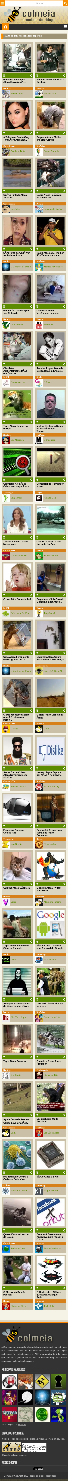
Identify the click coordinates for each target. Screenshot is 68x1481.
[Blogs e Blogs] (42, 1421)
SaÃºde (6, 377)
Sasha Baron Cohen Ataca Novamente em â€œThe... (15, 775)
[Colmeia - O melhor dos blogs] (12, 22)
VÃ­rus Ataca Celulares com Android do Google (50, 946)
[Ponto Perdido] (58, 1388)
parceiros (22, 1424)
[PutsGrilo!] (58, 1421)
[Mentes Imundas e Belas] (25, 1405)
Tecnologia (8, 492)
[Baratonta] (9, 1405)
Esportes (40, 88)
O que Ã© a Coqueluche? (17, 599)
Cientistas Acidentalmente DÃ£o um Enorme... (15, 371)
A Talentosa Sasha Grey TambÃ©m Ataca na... (16, 138)
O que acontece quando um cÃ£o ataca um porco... (16, 717)
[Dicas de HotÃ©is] (9, 1388)
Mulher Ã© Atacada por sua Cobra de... (16, 311)
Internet (40, 896)
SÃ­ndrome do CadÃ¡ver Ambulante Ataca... (16, 254)
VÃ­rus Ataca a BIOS (48, 1176)
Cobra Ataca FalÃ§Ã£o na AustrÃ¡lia (49, 196)
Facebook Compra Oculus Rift (13, 831)
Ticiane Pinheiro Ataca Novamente (15, 542)
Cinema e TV (9, 781)
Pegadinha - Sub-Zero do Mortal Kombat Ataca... (50, 600)
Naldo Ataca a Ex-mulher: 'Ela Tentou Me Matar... (51, 254)
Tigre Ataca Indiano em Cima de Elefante (16, 946)
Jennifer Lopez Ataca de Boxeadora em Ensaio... (50, 369)
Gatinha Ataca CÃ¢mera (16, 888)
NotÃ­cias (7, 88)
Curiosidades (9, 146)
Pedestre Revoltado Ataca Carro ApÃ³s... (14, 80)
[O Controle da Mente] (42, 1405)
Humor (40, 319)
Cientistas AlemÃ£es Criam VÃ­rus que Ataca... (17, 485)
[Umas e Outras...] (25, 1421)
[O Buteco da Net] (9, 1421)
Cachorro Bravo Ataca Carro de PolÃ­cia (49, 542)
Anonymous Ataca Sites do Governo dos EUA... (16, 1004)
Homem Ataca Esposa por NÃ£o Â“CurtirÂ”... (49, 773)
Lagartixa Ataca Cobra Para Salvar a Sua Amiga (50, 658)
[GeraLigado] (58, 1405)
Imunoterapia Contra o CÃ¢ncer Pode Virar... (15, 1177)
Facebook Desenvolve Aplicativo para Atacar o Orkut (50, 1237)
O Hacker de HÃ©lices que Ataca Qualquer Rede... (49, 1294)
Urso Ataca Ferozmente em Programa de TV (16, 658)
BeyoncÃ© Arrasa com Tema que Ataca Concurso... (49, 833)
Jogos (39, 492)
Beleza (40, 839)
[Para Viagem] (42, 1388)
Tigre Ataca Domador (15, 1061)
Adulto (40, 377)
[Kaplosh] (25, 1388)
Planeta (40, 204)
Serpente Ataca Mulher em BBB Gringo (49, 138)
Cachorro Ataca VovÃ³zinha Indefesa (48, 311)
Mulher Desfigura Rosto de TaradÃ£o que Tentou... (50, 428)
